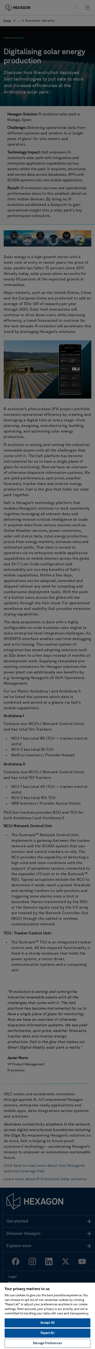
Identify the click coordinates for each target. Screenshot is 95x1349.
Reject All (47, 1333)
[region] (47, 1315)
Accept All (47, 1322)
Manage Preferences (47, 1343)
